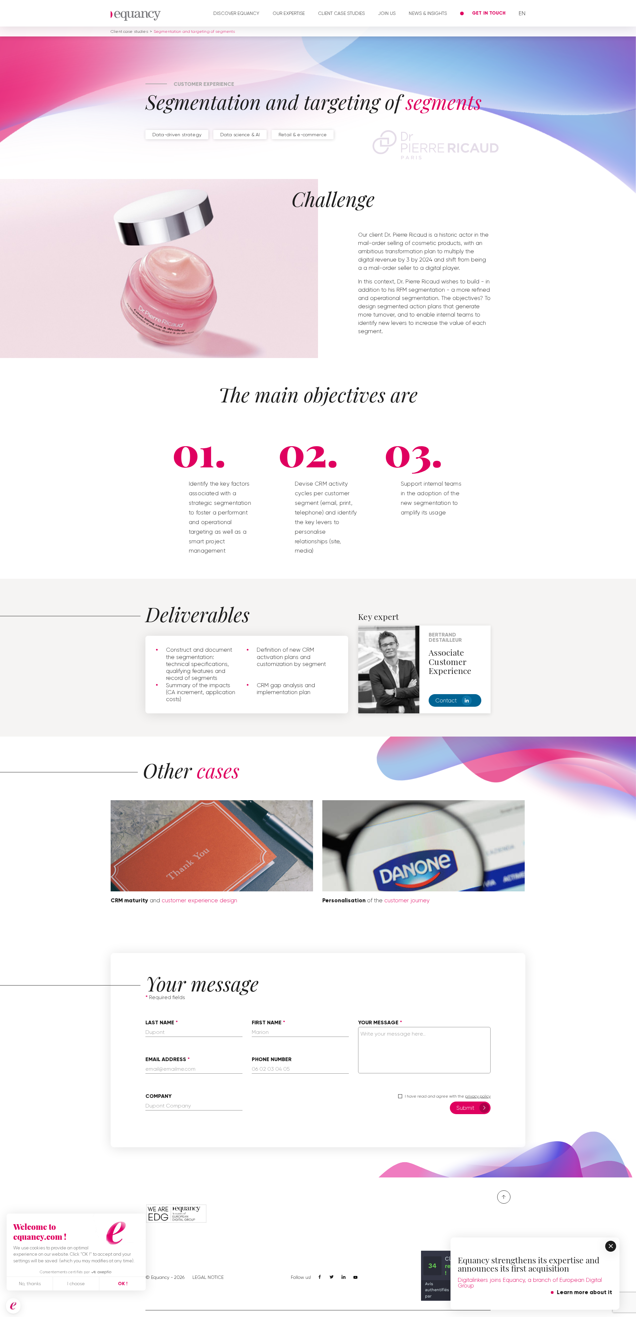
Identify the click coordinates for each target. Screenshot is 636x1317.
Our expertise (289, 13)
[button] (13, 1306)
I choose (76, 1283)
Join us (387, 13)
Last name (159, 1022)
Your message (378, 1022)
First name (267, 1022)
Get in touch (488, 13)
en (522, 13)
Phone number (272, 1059)
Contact (446, 700)
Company (158, 1096)
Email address (165, 1059)
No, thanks (30, 1283)
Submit (465, 1108)
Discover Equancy (236, 13)
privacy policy (478, 1096)
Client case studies (341, 13)
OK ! (123, 1284)
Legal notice (208, 1277)
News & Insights (428, 13)
